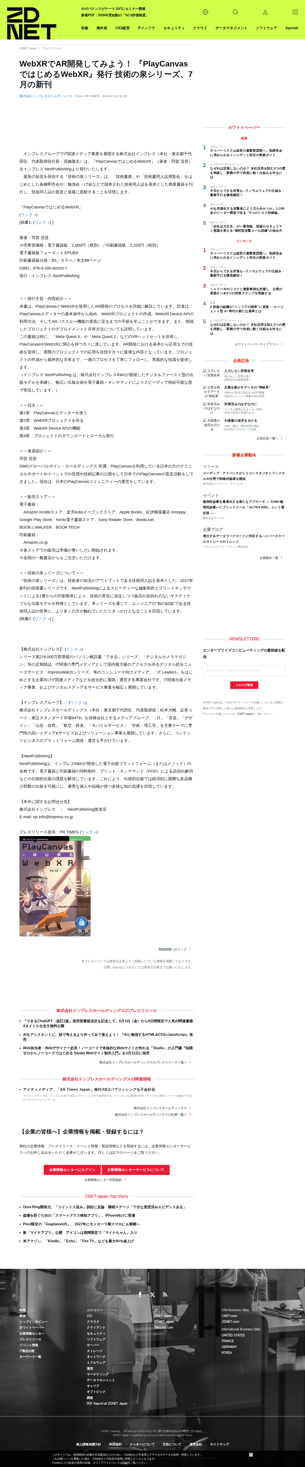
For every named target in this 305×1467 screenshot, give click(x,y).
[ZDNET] (41, 19)
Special (291, 28)
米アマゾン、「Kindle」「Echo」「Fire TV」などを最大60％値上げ (78, 1241)
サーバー (93, 1345)
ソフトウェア (266, 28)
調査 (90, 1397)
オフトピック (96, 1391)
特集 (84, 28)
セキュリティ (174, 28)
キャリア (93, 1386)
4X (156, 1310)
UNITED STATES (233, 1335)
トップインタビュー (33, 1321)
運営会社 (196, 1444)
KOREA (227, 1352)
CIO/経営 (122, 28)
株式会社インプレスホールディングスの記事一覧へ (151, 1114)
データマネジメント (231, 28)
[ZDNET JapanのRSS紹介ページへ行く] (165, 1294)
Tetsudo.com (163, 1327)
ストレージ (94, 1351)
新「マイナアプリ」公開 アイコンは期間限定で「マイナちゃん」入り (80, 1232)
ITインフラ (146, 28)
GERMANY (229, 1347)
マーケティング (98, 1374)
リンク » (28, 214)
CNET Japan (245, 713)
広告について (172, 1444)
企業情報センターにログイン (72, 1170)
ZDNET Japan (28, 48)
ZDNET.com (230, 1321)
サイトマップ (219, 1444)
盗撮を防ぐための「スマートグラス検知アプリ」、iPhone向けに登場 (79, 1215)
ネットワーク (96, 1356)
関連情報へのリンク (173, 949)
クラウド (200, 28)
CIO (89, 1316)
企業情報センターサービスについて (135, 1170)
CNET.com (229, 1316)
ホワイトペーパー (31, 1327)
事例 (22, 1316)
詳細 (125, 1462)
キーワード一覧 (30, 1356)
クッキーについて (142, 1444)
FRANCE (228, 1341)
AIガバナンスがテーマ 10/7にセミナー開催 (113, 8)
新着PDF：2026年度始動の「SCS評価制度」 (115, 15)
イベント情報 (28, 1345)
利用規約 (115, 1444)
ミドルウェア (96, 1362)
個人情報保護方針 (88, 1444)
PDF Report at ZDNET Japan (107, 1403)
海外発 (101, 28)
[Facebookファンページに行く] (140, 1294)
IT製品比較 (27, 1351)
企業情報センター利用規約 (103, 1180)
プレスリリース (52, 48)
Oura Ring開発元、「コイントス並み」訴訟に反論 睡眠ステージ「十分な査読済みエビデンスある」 (105, 1207)
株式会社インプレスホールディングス (46, 96)
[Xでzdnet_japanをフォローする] (152, 1294)
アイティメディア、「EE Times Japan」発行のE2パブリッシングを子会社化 (89, 1089)
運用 (90, 1368)
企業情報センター (31, 1333)
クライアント (96, 1327)
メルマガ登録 (244, 685)
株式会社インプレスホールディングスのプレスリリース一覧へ (143, 1062)
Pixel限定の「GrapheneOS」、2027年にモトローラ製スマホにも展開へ (81, 1224)
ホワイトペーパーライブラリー (256, 344)
